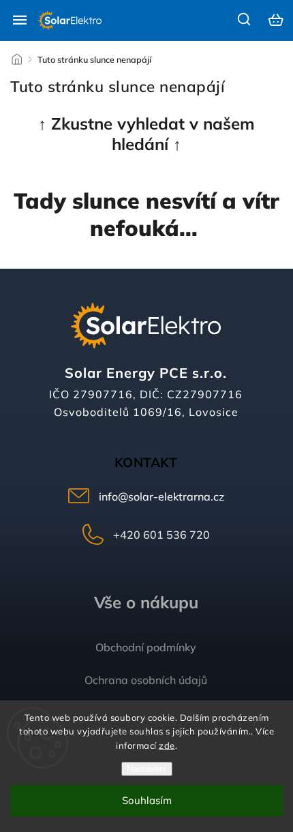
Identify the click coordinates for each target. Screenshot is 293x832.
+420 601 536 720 (161, 534)
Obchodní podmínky (145, 647)
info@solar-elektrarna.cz (161, 496)
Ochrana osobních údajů (145, 680)
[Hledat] (244, 19)
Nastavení (147, 769)
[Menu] (19, 19)
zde (167, 745)
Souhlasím (147, 800)
